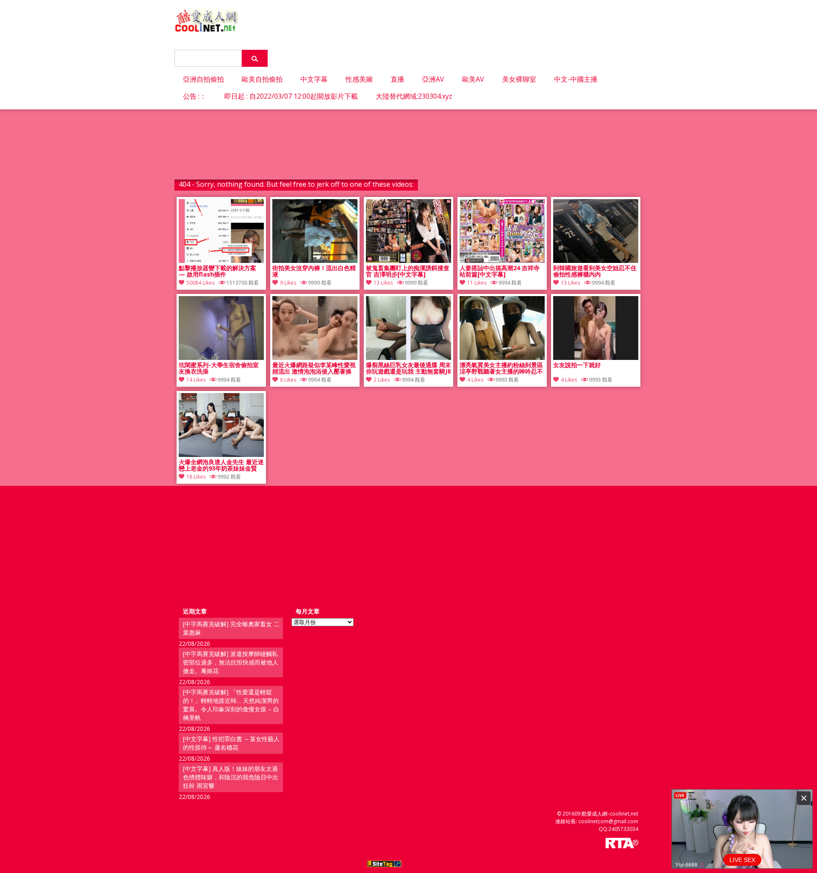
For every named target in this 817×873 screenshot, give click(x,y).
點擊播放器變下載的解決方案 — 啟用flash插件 (217, 271)
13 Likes (383, 282)
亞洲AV (433, 79)
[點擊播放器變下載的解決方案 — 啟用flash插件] (221, 261)
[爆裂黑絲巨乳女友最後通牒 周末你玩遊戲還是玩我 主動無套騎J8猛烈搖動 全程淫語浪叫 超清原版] (408, 358)
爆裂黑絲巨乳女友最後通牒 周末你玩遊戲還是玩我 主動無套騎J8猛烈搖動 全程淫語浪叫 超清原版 (408, 368)
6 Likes (288, 379)
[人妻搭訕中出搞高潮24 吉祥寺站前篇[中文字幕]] (502, 261)
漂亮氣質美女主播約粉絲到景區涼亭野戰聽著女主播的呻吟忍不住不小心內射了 (501, 368)
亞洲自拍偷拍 (203, 79)
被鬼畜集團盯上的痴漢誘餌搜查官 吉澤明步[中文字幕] (407, 271)
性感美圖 (359, 79)
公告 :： (194, 96)
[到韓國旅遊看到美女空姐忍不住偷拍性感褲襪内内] (595, 261)
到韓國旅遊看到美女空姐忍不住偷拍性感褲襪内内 (595, 271)
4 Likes (475, 379)
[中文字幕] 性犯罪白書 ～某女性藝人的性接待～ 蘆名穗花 (231, 743)
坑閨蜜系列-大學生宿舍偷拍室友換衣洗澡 (219, 368)
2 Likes (382, 379)
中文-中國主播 (575, 79)
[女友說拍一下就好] (595, 358)
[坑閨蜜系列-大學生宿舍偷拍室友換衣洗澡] (221, 358)
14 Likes (196, 379)
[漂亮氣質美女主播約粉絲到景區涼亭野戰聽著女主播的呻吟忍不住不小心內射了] (502, 358)
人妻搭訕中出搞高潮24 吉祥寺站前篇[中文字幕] (500, 271)
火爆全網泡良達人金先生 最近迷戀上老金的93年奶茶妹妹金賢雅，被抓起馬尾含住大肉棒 (221, 465)
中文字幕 (314, 79)
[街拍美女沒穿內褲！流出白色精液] (314, 261)
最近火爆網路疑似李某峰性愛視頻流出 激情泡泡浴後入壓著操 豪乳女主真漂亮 (314, 368)
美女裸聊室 (519, 79)
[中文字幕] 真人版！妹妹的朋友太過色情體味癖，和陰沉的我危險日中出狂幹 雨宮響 (230, 777)
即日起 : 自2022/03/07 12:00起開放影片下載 (291, 96)
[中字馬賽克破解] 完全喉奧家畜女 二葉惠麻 (231, 628)
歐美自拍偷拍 (262, 79)
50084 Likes (200, 282)
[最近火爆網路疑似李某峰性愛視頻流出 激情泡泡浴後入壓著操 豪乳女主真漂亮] (314, 358)
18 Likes (196, 476)
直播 (397, 79)
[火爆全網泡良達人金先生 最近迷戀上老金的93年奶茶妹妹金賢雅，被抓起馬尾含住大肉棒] (221, 455)
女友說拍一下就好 (577, 365)
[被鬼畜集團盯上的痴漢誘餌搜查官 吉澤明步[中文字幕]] (408, 261)
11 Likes (476, 282)
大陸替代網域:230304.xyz (414, 96)
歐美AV (473, 79)
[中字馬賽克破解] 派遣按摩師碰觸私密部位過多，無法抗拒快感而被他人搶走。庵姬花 (230, 662)
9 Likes (288, 282)
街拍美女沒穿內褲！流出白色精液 (314, 271)
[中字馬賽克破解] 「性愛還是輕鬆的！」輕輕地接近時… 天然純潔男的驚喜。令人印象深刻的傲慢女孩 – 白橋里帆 (231, 705)
